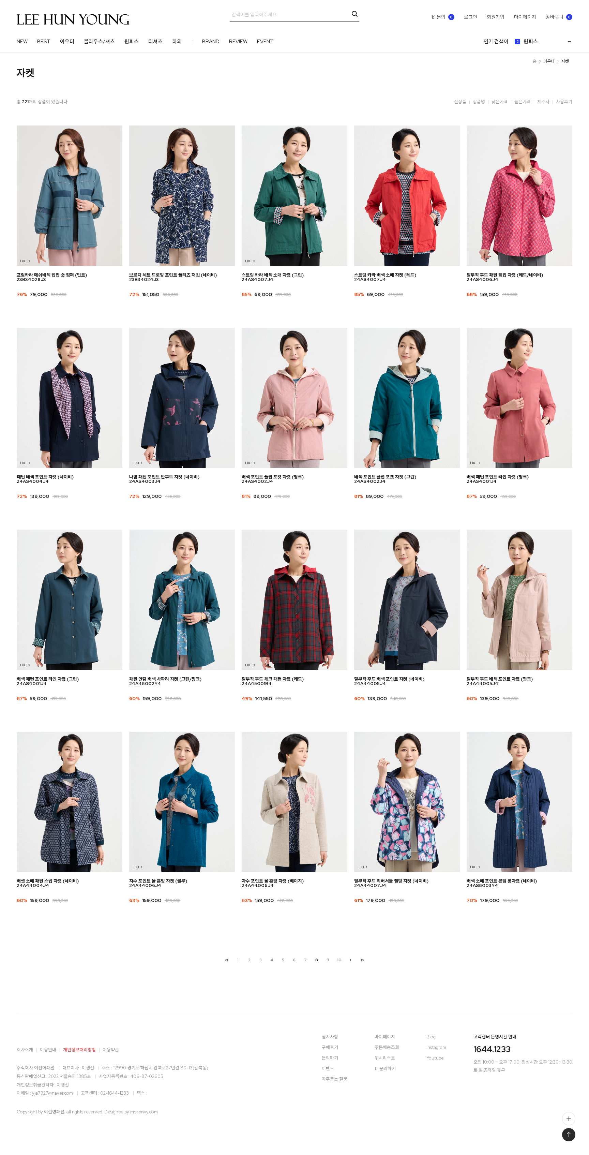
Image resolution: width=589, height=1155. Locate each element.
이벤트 (328, 1068)
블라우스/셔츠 (99, 41)
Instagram (436, 1047)
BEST (43, 41)
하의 (177, 41)
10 (339, 960)
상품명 (479, 102)
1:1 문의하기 (385, 1068)
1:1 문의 (442, 17)
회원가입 (495, 17)
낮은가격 (500, 102)
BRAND (211, 41)
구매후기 (330, 1047)
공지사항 (330, 1037)
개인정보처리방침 (79, 1050)
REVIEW (238, 41)
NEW (22, 41)
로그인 (470, 17)
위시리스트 (385, 1058)
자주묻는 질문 (334, 1079)
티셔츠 (155, 41)
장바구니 (558, 17)
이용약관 (111, 1050)
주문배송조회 (387, 1047)
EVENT (265, 41)
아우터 (67, 41)
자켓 (565, 61)
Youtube (435, 1058)
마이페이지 (525, 17)
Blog (431, 1037)
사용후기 (564, 102)
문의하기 (330, 1058)
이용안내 (48, 1050)
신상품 (460, 102)
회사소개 (25, 1050)
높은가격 (522, 102)
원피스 (131, 41)
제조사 (543, 102)
